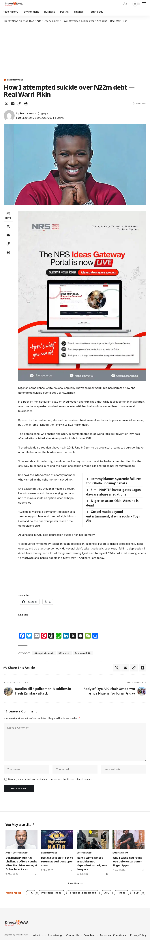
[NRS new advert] (82, 296)
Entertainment (15, 80)
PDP (136, 892)
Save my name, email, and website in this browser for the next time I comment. (51, 779)
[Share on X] (6, 103)
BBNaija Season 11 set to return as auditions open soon (57, 861)
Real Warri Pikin (83, 653)
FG (31, 892)
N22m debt (64, 653)
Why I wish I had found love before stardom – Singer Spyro (127, 861)
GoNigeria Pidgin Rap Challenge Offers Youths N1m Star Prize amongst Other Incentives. (21, 863)
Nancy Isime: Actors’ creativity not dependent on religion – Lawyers (92, 863)
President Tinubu (51, 892)
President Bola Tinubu (83, 892)
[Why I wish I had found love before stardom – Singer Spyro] (128, 839)
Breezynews (27, 113)
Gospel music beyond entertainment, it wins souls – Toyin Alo (113, 516)
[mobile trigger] (143, 3)
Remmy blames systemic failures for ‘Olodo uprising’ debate (113, 481)
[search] (119, 4)
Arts (7, 852)
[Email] (12, 103)
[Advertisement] (75, 50)
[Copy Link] (19, 103)
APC (106, 892)
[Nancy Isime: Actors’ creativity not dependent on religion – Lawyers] (93, 839)
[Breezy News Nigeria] (13, 3)
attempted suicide (44, 653)
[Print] (25, 103)
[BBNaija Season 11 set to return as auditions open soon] (57, 839)
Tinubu (121, 892)
